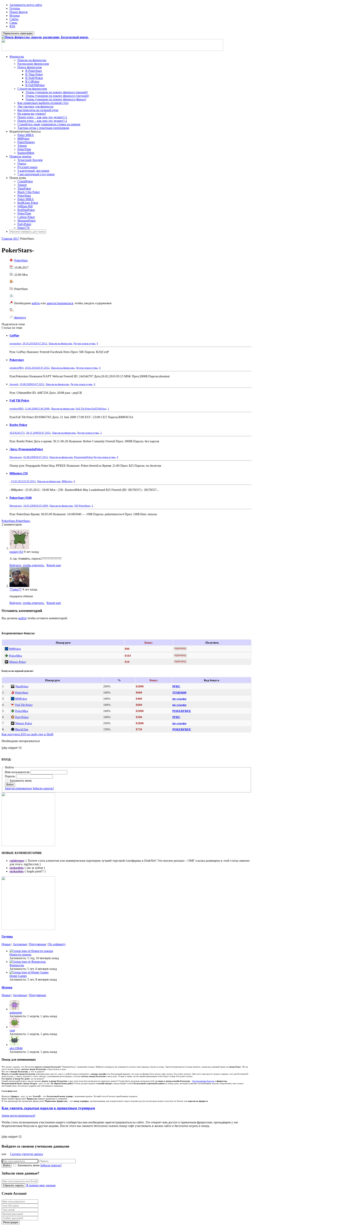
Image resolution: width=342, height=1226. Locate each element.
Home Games (18, 976)
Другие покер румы (84, 343)
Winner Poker (17, 661)
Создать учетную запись (26, 1154)
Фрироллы (17, 56)
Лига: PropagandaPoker (26, 449)
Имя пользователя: (18, 772)
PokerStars (24, 195)
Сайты (14, 19)
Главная (7, 238)
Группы (15, 8)
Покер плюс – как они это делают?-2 (42, 120)
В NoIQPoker (34, 78)
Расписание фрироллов (33, 63)
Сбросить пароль (13, 1185)
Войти (9, 784)
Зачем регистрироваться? (18, 1115)
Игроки (15, 15)
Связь (13, 22)
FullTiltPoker (99, 408)
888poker (67, 481)
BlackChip (21, 729)
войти (36, 303)
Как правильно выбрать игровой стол (42, 103)
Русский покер (27, 167)
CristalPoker (25, 181)
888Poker (23, 138)
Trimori (22, 145)
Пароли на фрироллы (31, 60)
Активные (20, 944)
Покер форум (19, 12)
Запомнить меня (20, 780)
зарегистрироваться (60, 303)
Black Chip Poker (28, 192)
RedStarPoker (26, 210)
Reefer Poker (18, 424)
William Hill (25, 206)
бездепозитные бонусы (203, 1081)
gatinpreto (16, 1012)
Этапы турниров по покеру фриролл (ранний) (56, 92)
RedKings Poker (27, 202)
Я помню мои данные (41, 1185)
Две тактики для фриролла (35, 106)
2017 (16, 238)
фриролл (20, 317)
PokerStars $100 (21, 497)
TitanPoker (24, 188)
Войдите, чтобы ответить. (27, 565)
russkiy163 (16, 551)
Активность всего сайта (26, 5)
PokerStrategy (26, 142)
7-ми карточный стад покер (36, 174)
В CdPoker (32, 81)
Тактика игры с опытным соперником (43, 128)
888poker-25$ (19, 473)
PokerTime (24, 149)
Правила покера (20, 156)
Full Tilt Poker (19, 400)
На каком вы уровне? (31, 113)
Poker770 (23, 227)
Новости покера (20, 954)
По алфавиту (57, 944)
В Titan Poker (34, 74)
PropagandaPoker (83, 457)
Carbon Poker (26, 217)
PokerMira (15, 655)
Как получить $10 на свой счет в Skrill (27, 734)
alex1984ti (16, 1048)
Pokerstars (17, 360)
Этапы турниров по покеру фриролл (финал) (55, 99)
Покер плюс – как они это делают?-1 (42, 117)
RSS (12, 26)
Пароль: (10, 776)
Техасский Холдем (30, 160)
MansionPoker (26, 220)
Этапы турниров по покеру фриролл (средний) (57, 95)
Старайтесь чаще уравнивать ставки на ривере (48, 124)
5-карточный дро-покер (33, 170)
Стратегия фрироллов (32, 88)
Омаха (21, 163)
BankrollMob (25, 153)
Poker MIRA (25, 135)
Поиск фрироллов (29, 67)
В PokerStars (33, 71)
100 (76, 505)
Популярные (37, 944)
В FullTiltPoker (35, 85)
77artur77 (16, 589)
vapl (12, 1030)
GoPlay (14, 335)
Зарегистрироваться (18, 788)
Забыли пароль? (43, 788)
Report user (54, 565)
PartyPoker (24, 224)
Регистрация (10, 1222)
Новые (6, 944)
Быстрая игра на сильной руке (37, 110)
